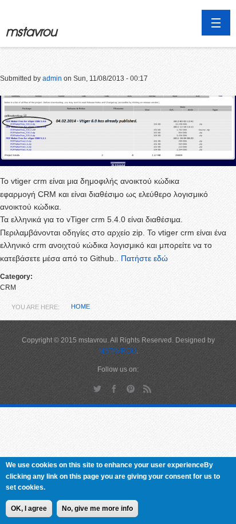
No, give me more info (97, 509)
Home (80, 306)
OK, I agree (29, 509)
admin (52, 78)
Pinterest (130, 388)
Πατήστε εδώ (144, 258)
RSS (147, 388)
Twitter (97, 388)
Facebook (114, 388)
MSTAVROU (117, 351)
